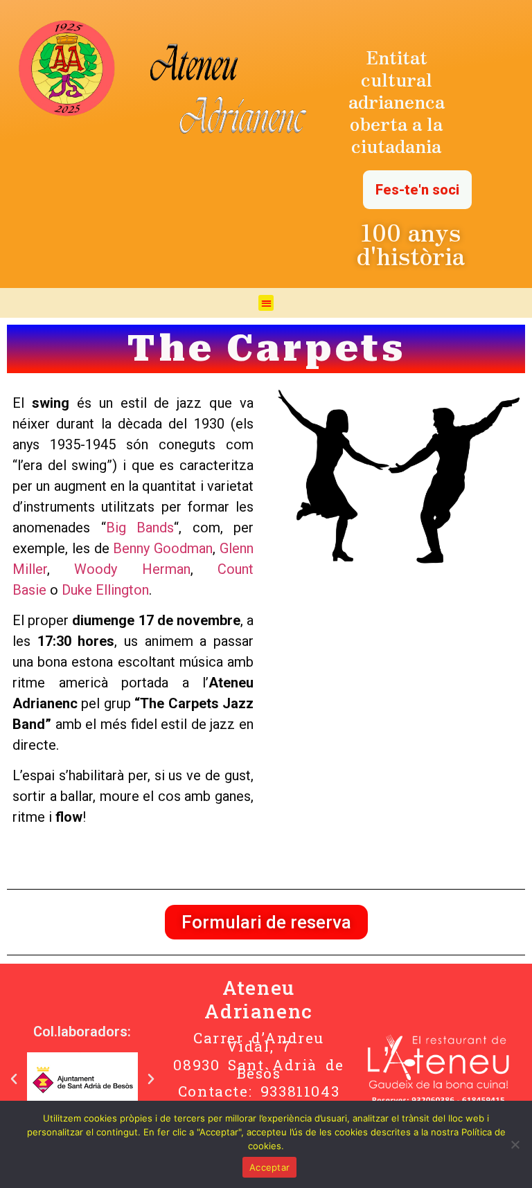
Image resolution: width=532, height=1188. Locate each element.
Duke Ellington (105, 590)
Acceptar (269, 1167)
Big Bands (140, 527)
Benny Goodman (163, 548)
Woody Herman (132, 569)
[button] (266, 303)
